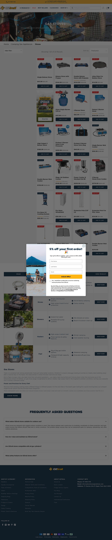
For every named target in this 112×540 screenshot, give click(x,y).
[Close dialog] (83, 246)
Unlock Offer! (66, 276)
